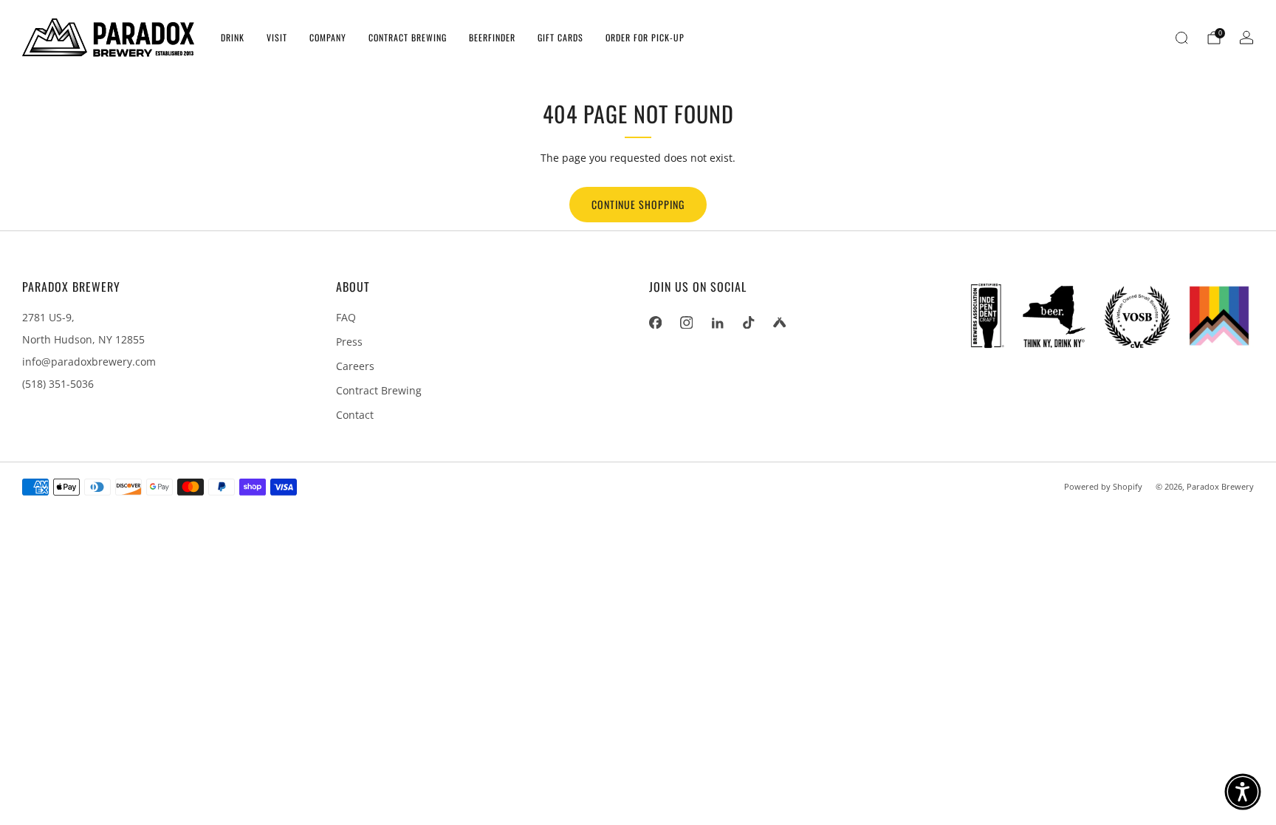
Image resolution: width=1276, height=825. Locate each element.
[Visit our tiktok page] (748, 322)
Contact (355, 415)
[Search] (1181, 37)
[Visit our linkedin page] (717, 322)
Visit (277, 37)
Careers (355, 366)
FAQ (346, 317)
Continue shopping (638, 204)
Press (349, 342)
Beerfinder (492, 37)
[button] (1242, 791)
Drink (232, 37)
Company (327, 37)
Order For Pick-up (645, 37)
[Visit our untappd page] (779, 322)
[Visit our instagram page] (686, 322)
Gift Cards (560, 37)
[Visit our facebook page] (654, 322)
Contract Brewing (407, 37)
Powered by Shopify (1103, 486)
